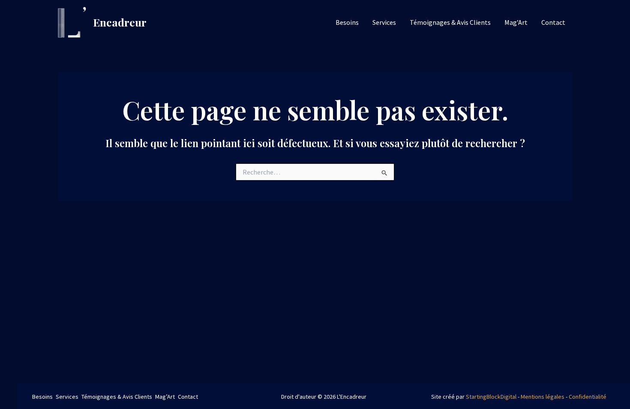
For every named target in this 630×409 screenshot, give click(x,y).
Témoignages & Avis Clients (450, 22)
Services (384, 22)
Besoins (347, 22)
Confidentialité (587, 396)
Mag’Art (516, 22)
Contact (553, 22)
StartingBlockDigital (491, 396)
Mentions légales (542, 396)
